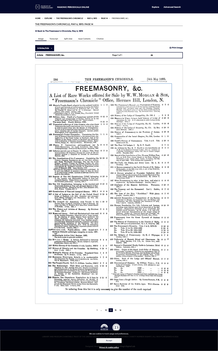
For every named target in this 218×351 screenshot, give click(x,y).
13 (106, 310)
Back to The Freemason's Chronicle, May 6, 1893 (60, 31)
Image (41, 39)
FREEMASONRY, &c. (55, 55)
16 (120, 310)
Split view (68, 39)
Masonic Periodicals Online (73, 7)
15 (115, 310)
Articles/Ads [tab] (43, 48)
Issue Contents (84, 39)
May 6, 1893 (92, 18)
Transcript (54, 39)
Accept (109, 340)
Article (40, 55)
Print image (177, 47)
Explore (155, 7)
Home (37, 18)
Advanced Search (172, 7)
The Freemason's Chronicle (69, 18)
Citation (100, 39)
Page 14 (104, 18)
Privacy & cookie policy (109, 347)
